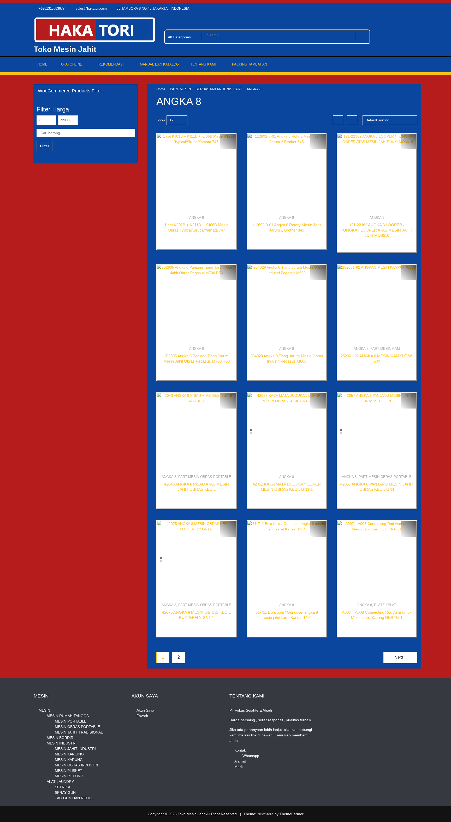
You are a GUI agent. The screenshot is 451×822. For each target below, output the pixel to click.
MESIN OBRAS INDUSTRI (76, 765)
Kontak (240, 750)
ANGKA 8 (196, 218)
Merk (238, 767)
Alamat (240, 761)
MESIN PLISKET (68, 770)
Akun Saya (145, 710)
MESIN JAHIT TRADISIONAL (79, 732)
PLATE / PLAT (385, 605)
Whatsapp (250, 756)
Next (398, 657)
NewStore (265, 814)
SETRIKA (62, 787)
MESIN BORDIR (60, 738)
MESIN (44, 710)
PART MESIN (180, 89)
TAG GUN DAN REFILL (74, 798)
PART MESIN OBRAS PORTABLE (204, 477)
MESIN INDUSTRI (61, 743)
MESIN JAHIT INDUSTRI (75, 749)
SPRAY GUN (65, 792)
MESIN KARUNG (69, 760)
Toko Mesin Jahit (65, 49)
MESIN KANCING (69, 754)
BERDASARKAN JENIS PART (218, 89)
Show (160, 120)
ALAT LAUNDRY (60, 781)
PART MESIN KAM (385, 349)
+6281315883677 (51, 8)
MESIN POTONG (69, 776)
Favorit (142, 716)
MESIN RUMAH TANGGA (68, 716)
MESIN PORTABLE (70, 721)
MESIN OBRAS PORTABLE (77, 727)
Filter (44, 146)
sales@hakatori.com (91, 8)
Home (160, 89)
